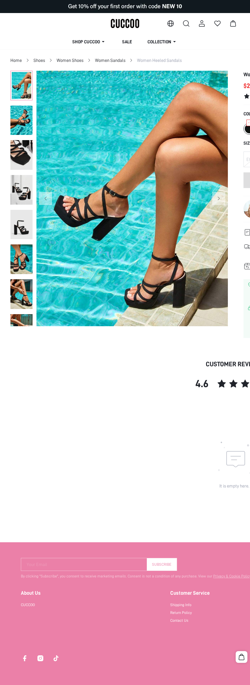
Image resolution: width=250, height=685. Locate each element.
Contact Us (179, 620)
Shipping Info (180, 605)
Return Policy (181, 612)
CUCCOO (28, 605)
